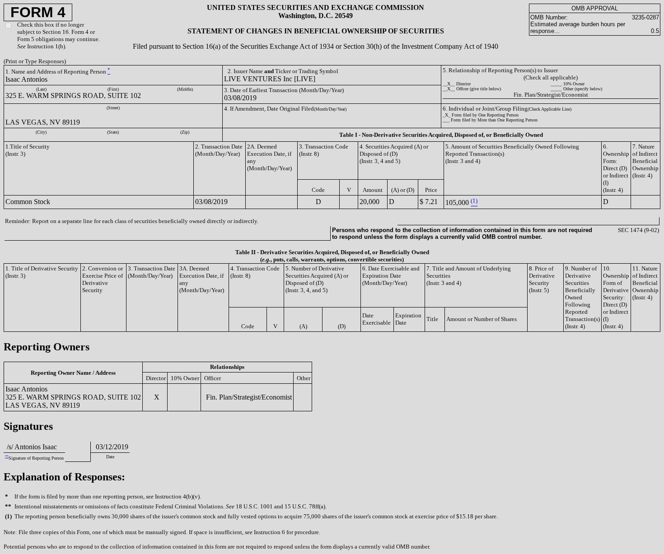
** (7, 456)
